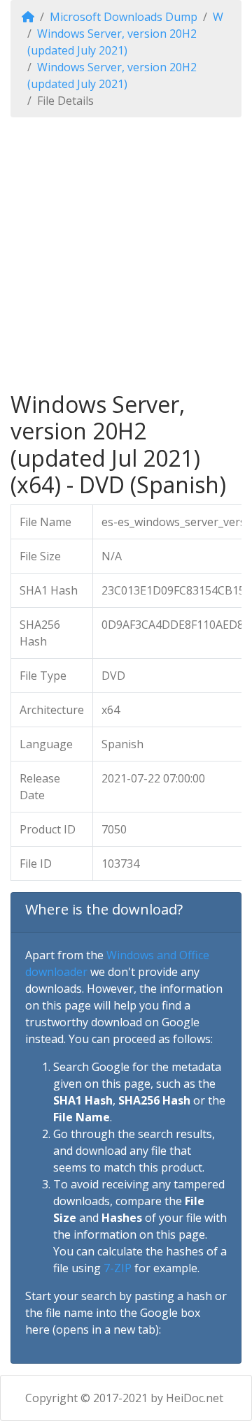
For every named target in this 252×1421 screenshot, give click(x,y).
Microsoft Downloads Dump (123, 16)
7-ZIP (118, 1268)
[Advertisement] (126, 254)
